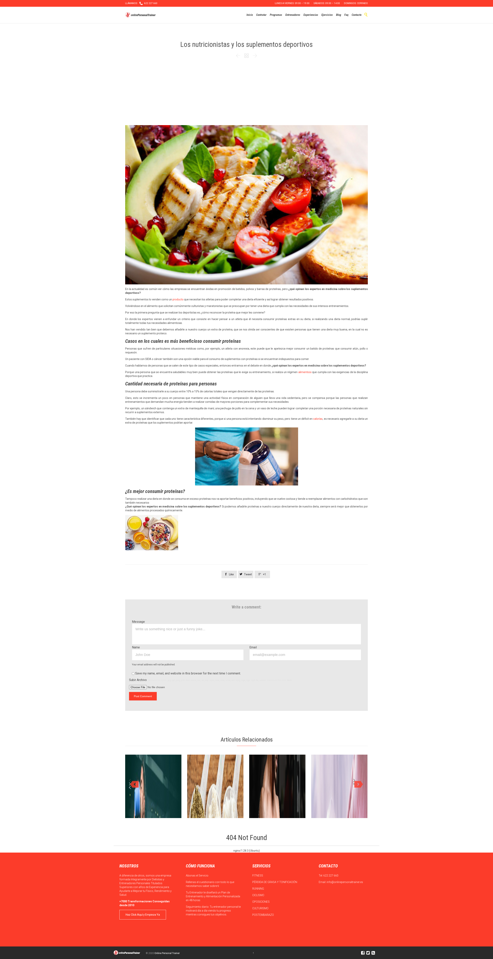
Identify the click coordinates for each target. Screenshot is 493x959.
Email (253, 647)
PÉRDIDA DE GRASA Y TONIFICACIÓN (275, 882)
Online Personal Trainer (167, 953)
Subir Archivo (210, 680)
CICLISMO (258, 895)
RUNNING (258, 888)
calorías (318, 418)
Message (138, 622)
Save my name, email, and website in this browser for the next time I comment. (187, 673)
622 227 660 (330, 875)
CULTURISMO (260, 908)
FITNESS (258, 875)
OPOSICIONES (261, 901)
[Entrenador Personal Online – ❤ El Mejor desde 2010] (141, 15)
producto (178, 299)
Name (136, 647)
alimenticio (305, 372)
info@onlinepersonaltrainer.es (345, 882)
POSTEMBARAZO (263, 914)
